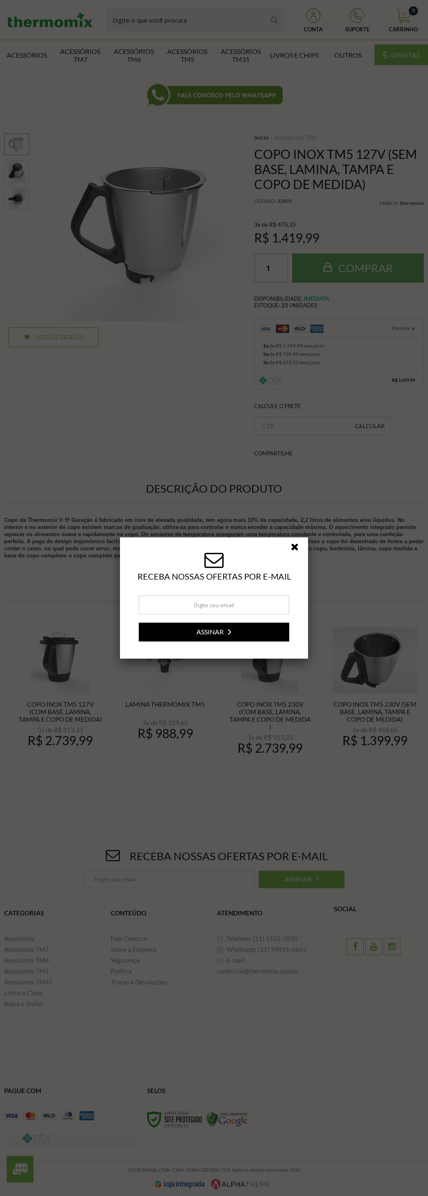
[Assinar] (214, 632)
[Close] (298, 549)
